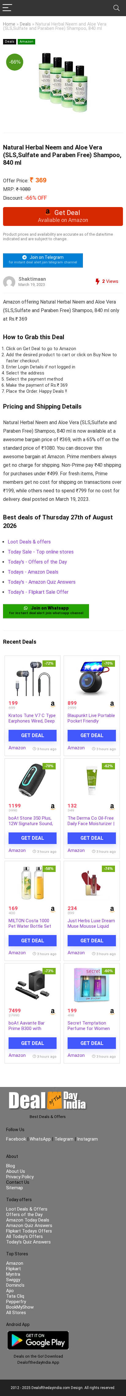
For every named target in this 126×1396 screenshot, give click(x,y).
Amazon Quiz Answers (29, 1225)
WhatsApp (40, 1139)
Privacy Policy (20, 1177)
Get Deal (32, 735)
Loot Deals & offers (29, 542)
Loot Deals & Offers (26, 1209)
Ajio (10, 1290)
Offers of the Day (24, 1214)
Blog (10, 1166)
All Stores (16, 1312)
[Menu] (7, 8)
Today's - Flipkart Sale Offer (38, 592)
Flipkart (13, 1268)
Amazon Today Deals (27, 1220)
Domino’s (15, 1285)
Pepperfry (16, 1301)
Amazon (26, 42)
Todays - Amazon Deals (33, 572)
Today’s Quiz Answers (28, 1242)
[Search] (116, 8)
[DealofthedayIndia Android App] (38, 1334)
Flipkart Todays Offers (29, 1231)
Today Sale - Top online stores (41, 552)
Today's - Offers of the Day (37, 562)
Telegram (63, 1139)
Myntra (13, 1274)
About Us (15, 1171)
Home (9, 24)
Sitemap (14, 1187)
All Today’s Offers (24, 1236)
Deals (25, 24)
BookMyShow (20, 1307)
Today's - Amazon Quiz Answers (42, 582)
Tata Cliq (15, 1296)
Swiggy (13, 1279)
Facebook (16, 1139)
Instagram (87, 1139)
